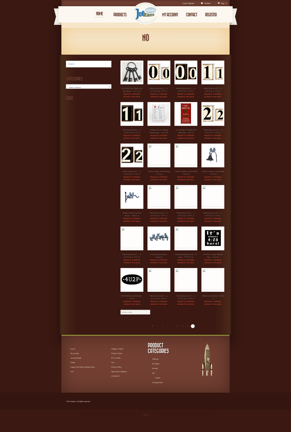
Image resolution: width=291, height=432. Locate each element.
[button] (135, 83)
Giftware (155, 359)
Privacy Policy (116, 367)
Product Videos (116, 353)
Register (211, 15)
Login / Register (188, 3)
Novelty (155, 368)
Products (119, 15)
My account (170, 15)
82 (183, 325)
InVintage (155, 363)
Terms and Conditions (119, 371)
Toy (153, 373)
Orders (72, 362)
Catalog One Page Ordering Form (82, 367)
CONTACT (191, 15)
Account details (75, 358)
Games (157, 377)
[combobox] (88, 86)
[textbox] (89, 87)
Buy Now (128, 83)
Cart (71, 371)
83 (188, 325)
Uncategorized (157, 382)
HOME (99, 15)
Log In (72, 349)
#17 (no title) (115, 358)
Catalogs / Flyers (117, 349)
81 (178, 325)
